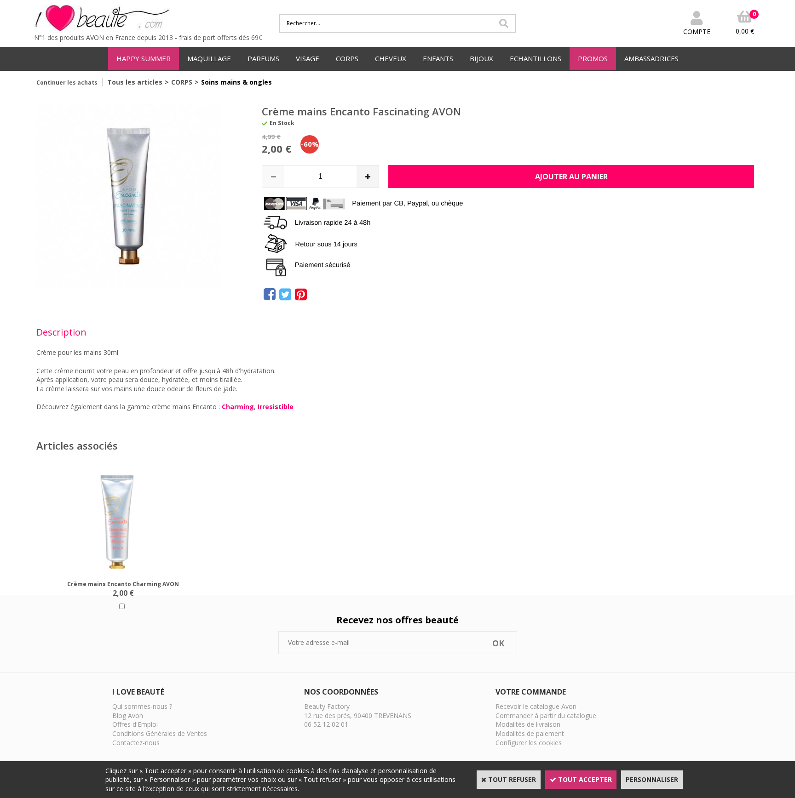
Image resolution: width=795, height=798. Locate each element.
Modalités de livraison (527, 724)
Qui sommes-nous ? (142, 706)
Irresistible (276, 406)
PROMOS (593, 58)
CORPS (347, 58)
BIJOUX (481, 58)
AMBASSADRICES (651, 58)
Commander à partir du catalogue (545, 715)
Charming (238, 406)
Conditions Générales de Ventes (159, 733)
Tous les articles (134, 82)
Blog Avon (127, 715)
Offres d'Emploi (135, 724)
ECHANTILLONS (535, 58)
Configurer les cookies (528, 742)
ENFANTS (438, 58)
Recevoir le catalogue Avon (535, 706)
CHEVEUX (390, 58)
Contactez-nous (136, 742)
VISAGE (307, 58)
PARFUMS (263, 58)
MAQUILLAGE (209, 58)
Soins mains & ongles (236, 82)
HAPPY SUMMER (143, 58)
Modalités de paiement (529, 733)
